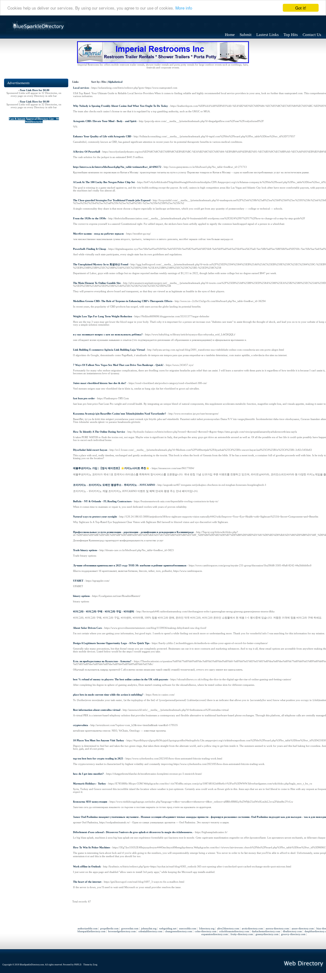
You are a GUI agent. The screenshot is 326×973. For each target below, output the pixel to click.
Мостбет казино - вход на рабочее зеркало (98, 233)
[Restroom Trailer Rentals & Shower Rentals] (163, 62)
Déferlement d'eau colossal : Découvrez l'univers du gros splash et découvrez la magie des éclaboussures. (133, 832)
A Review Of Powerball (86, 151)
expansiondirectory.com (214, 934)
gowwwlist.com (129, 928)
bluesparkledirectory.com (91, 931)
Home (230, 34)
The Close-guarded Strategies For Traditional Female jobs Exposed (111, 200)
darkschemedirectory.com (266, 931)
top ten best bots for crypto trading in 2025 (98, 758)
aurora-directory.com (277, 928)
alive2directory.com (228, 928)
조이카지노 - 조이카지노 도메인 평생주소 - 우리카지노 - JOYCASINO (114, 484)
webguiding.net (167, 928)
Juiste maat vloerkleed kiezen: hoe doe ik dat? (99, 383)
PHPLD (77, 964)
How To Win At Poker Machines (91, 847)
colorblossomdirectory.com (234, 931)
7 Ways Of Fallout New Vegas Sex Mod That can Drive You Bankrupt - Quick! (118, 365)
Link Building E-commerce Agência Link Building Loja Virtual (109, 349)
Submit (246, 34)
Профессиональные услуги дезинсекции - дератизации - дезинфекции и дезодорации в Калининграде (133, 532)
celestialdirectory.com (150, 931)
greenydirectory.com (267, 934)
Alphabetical (115, 82)
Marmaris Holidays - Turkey (89, 783)
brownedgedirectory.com (122, 931)
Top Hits (291, 34)
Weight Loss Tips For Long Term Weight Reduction (102, 316)
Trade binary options (85, 550)
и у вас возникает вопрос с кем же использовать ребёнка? (108, 334)
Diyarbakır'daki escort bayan (90, 449)
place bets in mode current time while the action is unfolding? (108, 694)
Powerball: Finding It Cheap (89, 248)
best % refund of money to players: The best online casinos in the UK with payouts (120, 679)
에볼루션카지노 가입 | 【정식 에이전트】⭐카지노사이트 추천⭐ (111, 468)
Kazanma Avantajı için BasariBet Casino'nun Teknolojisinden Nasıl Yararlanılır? (119, 413)
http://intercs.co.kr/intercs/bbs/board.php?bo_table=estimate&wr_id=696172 (117, 166)
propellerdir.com (109, 928)
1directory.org (207, 928)
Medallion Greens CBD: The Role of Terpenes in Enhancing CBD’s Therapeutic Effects (122, 301)
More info (183, 8)
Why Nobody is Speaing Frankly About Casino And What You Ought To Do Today (120, 105)
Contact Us (312, 34)
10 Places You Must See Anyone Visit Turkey (98, 740)
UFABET (78, 580)
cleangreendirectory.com (178, 931)
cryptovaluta (80, 725)
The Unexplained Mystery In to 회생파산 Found (100, 264)
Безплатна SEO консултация (90, 801)
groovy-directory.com (293, 934)
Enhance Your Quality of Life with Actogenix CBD (102, 136)
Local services (81, 87)
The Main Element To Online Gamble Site (97, 283)
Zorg (95, 964)
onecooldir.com (187, 928)
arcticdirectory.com (252, 928)
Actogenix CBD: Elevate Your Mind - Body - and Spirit (105, 121)
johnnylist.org (149, 928)
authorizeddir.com (88, 928)
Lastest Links (267, 34)
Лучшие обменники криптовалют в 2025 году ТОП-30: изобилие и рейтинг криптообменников (129, 565)
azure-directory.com (303, 928)
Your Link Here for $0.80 (34, 90)
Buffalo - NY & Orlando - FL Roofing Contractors (102, 501)
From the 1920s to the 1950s (89, 218)
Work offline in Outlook (87, 866)
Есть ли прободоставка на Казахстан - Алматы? (102, 661)
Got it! (300, 8)
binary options (81, 595)
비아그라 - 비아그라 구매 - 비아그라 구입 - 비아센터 (103, 611)
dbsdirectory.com (292, 931)
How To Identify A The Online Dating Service (99, 431)
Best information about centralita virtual (96, 709)
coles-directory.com (205, 931)
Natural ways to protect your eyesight (95, 516)
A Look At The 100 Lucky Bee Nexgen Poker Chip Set (104, 182)
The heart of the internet (87, 881)
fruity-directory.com (242, 934)
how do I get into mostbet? (88, 773)
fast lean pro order (84, 398)
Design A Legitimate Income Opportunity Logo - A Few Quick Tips (111, 643)
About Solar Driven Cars (87, 627)
